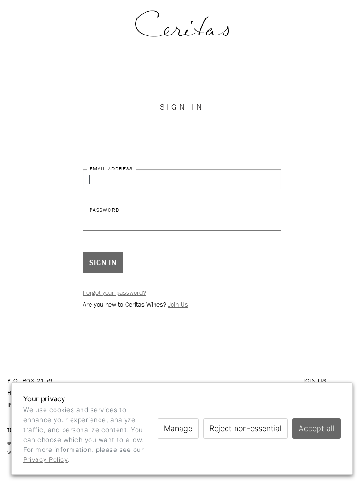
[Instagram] (255, 23)
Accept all (317, 428)
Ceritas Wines (182, 23)
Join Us (178, 304)
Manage (178, 428)
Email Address (111, 168)
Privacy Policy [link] (45, 459)
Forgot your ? (114, 292)
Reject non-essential (245, 428)
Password (104, 209)
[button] (40, 23)
